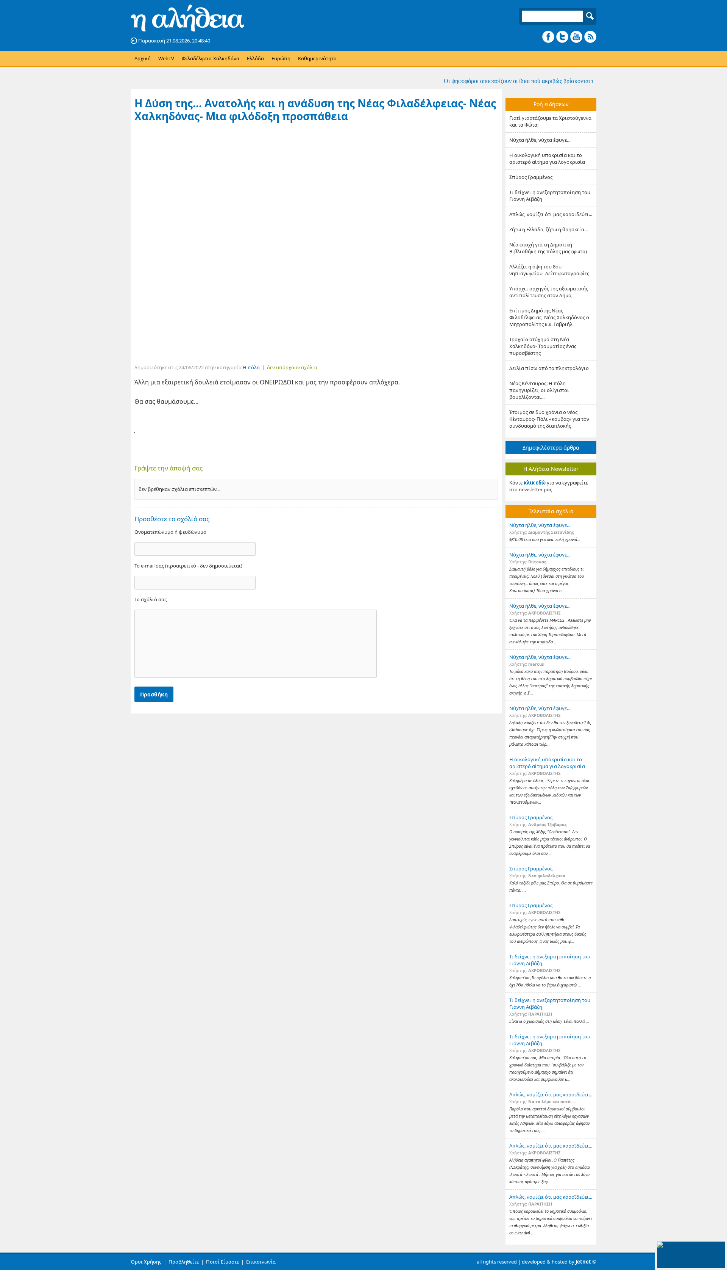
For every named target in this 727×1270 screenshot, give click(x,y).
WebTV (166, 58)
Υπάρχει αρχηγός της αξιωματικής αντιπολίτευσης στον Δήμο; (548, 292)
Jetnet (583, 1261)
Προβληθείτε (183, 1261)
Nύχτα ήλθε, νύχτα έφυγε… (540, 139)
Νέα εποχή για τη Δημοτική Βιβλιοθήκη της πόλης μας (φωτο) (548, 248)
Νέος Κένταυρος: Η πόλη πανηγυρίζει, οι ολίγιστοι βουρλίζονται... (539, 390)
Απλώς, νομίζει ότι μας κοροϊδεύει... (550, 214)
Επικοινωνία (261, 1261)
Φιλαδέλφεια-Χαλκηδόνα (210, 58)
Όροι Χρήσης (146, 1261)
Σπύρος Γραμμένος (530, 177)
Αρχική (142, 58)
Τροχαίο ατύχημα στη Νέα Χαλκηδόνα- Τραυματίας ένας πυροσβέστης (542, 346)
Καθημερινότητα (317, 58)
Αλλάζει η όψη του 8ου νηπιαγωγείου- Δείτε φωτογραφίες (549, 270)
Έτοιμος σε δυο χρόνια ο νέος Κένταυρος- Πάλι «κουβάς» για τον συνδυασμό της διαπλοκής (549, 419)
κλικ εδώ (535, 482)
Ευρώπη (280, 58)
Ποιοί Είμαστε (222, 1261)
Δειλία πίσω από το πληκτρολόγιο (549, 368)
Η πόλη (251, 367)
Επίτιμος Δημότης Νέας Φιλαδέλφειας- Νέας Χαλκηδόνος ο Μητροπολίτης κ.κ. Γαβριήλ (549, 317)
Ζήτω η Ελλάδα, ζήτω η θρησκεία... (548, 229)
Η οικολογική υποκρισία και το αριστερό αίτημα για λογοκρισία (547, 158)
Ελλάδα (255, 58)
